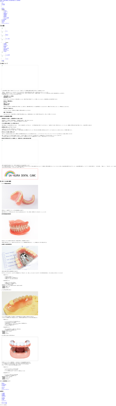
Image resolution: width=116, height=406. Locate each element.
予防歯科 (5, 14)
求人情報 (3, 20)
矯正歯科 (5, 16)
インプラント (6, 11)
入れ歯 (5, 12)
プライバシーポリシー (5, 23)
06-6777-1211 (2, 1)
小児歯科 (5, 10)
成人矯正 (3, 397)
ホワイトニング (6, 18)
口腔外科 (5, 15)
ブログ (3, 22)
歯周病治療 (5, 13)
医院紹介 (3, 383)
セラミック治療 (6, 17)
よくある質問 (4, 19)
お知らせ (3, 21)
